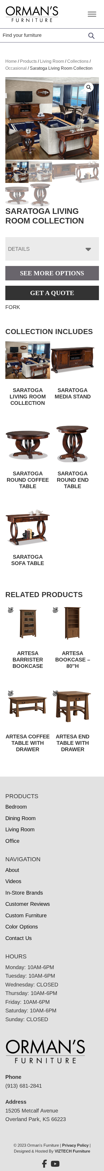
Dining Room (20, 818)
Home (11, 61)
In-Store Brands (24, 893)
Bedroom (16, 807)
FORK (12, 307)
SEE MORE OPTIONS (52, 273)
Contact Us (18, 938)
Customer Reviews (27, 904)
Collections (78, 61)
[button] (89, 87)
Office (12, 841)
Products (28, 61)
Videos (13, 881)
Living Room (52, 61)
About (12, 870)
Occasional (16, 68)
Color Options (21, 927)
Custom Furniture (26, 915)
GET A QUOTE (52, 292)
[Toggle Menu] (92, 14)
